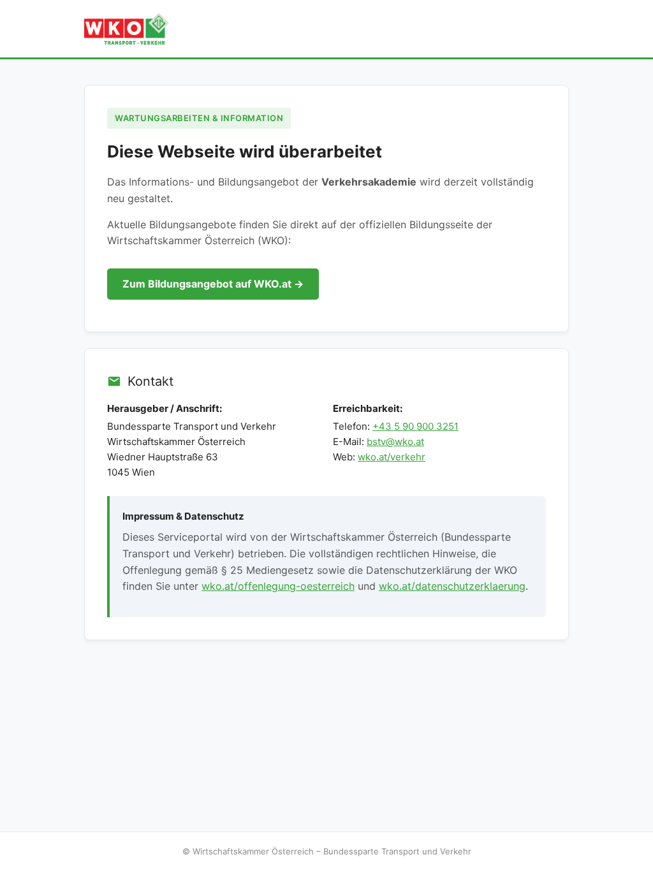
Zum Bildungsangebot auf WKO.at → (213, 283)
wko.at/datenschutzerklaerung (452, 586)
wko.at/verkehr (391, 457)
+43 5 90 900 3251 (415, 426)
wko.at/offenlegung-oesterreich (278, 586)
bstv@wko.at (395, 441)
